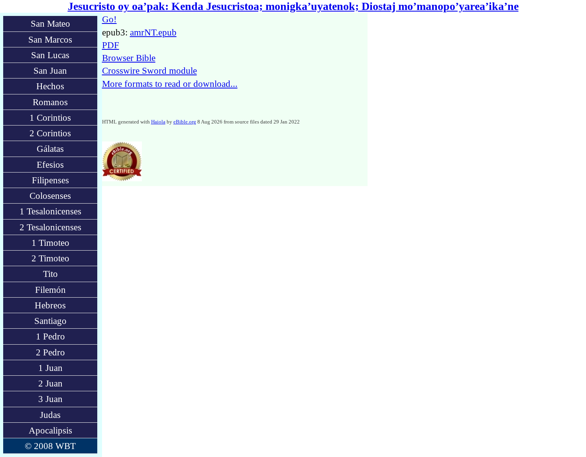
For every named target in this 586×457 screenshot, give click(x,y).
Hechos (50, 86)
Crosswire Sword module (149, 70)
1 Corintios (50, 117)
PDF (110, 45)
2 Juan (50, 383)
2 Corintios (50, 133)
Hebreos (50, 305)
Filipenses (50, 180)
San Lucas (50, 55)
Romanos (50, 102)
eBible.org (184, 122)
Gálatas (50, 148)
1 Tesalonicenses (50, 211)
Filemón (50, 289)
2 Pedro (50, 352)
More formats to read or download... (170, 83)
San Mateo (50, 23)
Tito (50, 274)
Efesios (50, 164)
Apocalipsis (50, 430)
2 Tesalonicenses (50, 227)
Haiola (158, 122)
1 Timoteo (50, 242)
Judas (50, 415)
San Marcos (50, 39)
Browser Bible (128, 58)
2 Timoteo (50, 258)
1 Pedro (50, 336)
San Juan (50, 70)
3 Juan (50, 399)
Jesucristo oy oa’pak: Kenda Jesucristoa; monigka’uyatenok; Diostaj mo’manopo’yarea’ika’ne (293, 6)
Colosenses (50, 195)
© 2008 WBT (50, 446)
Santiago (50, 321)
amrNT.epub (153, 32)
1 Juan (50, 368)
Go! (109, 19)
